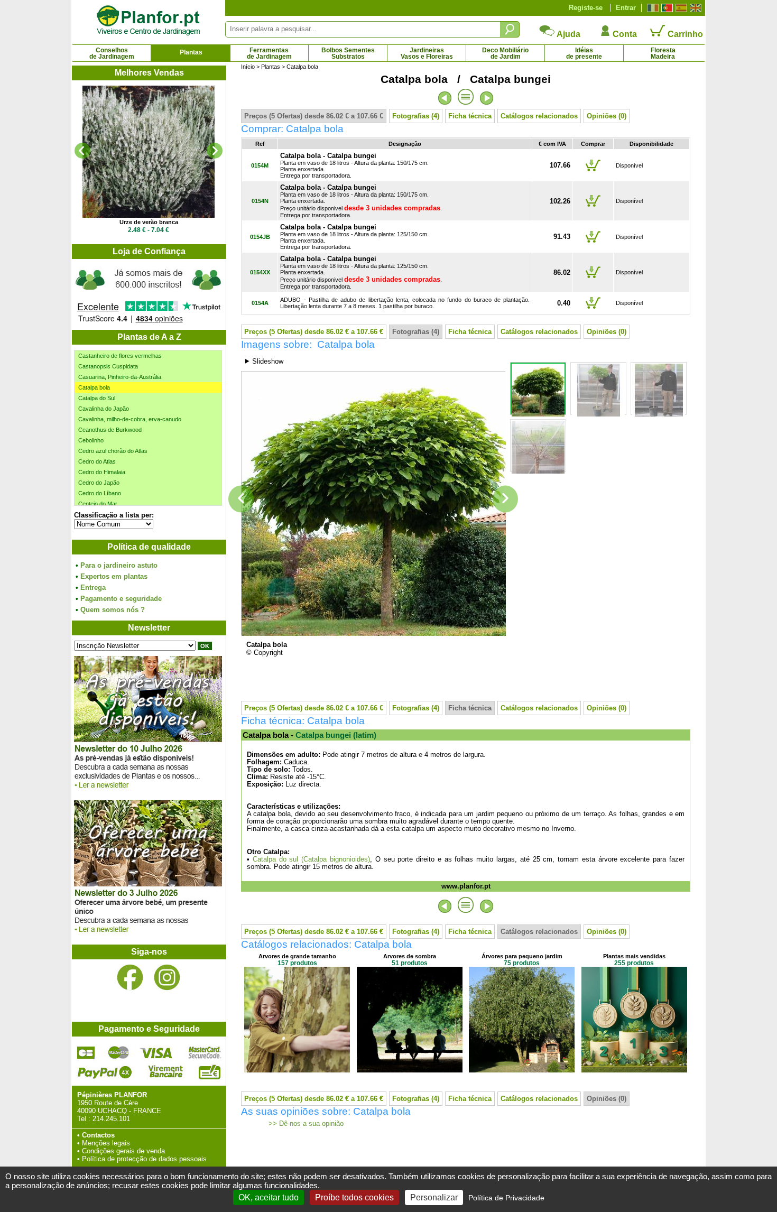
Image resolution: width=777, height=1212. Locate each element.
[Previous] (82, 151)
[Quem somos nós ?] (148, 294)
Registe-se (586, 8)
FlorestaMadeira (663, 53)
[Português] (666, 8)
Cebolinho (91, 440)
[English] (694, 8)
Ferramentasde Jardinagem (269, 53)
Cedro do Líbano (99, 493)
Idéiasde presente (584, 53)
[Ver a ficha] (148, 152)
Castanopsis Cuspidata (108, 366)
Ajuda (567, 34)
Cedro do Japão (98, 482)
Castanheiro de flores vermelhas (120, 356)
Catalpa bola (94, 387)
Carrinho (684, 34)
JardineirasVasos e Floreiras (427, 53)
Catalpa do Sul (96, 398)
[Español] (680, 8)
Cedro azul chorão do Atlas (112, 451)
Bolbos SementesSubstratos (348, 53)
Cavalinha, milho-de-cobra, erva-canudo (129, 419)
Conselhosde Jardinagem (111, 53)
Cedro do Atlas (97, 461)
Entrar (626, 8)
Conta (623, 34)
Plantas (191, 52)
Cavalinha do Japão (103, 408)
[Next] (215, 151)
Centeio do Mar (97, 504)
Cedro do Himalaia (101, 472)
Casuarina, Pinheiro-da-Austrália (119, 377)
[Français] (651, 8)
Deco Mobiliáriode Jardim (505, 53)
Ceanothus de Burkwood (110, 430)
